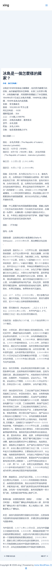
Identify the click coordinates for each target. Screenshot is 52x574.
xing (6, 5)
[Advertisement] (26, 38)
